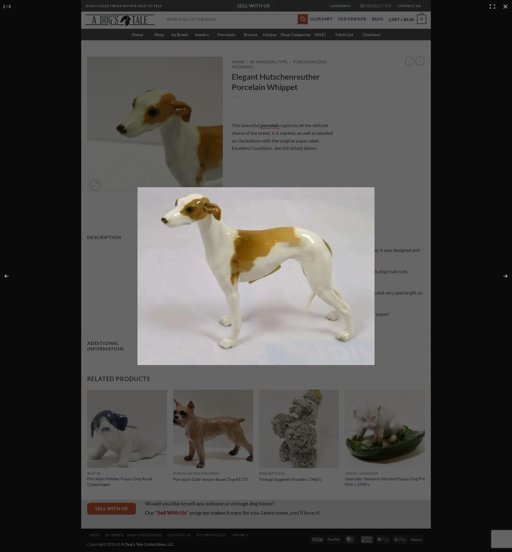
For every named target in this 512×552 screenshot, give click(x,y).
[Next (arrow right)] (501, 276)
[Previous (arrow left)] (10, 276)
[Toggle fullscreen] (492, 6)
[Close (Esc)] (505, 6)
